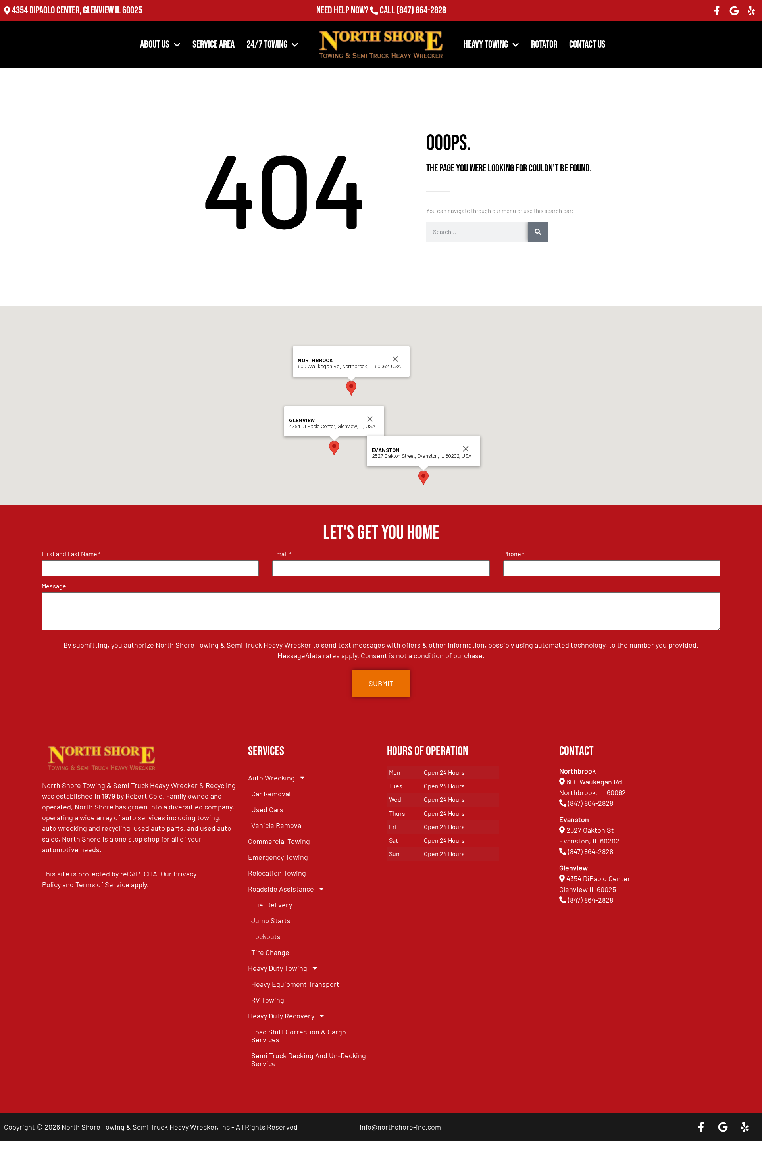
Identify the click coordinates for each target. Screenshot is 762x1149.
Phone (513, 554)
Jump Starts (271, 920)
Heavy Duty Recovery (281, 1015)
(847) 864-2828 (421, 11)
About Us (154, 44)
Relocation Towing (277, 872)
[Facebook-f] (717, 10)
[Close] (369, 418)
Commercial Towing (279, 841)
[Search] (538, 232)
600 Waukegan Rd (594, 781)
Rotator (544, 44)
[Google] (734, 10)
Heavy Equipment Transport (295, 984)
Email (281, 554)
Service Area (213, 44)
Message (54, 586)
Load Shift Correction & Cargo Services (298, 1035)
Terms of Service (102, 884)
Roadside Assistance (281, 888)
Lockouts (266, 936)
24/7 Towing (266, 44)
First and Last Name (71, 554)
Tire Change (270, 952)
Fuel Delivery (271, 904)
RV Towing (267, 999)
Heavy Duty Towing (277, 968)
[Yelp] (751, 10)
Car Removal (271, 793)
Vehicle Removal (277, 825)
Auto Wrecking (271, 777)
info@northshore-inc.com (400, 1126)
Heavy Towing (486, 44)
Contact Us (587, 44)
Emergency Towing (278, 857)
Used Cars (267, 809)
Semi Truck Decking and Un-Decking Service (308, 1059)
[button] (334, 448)
